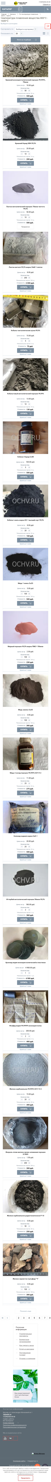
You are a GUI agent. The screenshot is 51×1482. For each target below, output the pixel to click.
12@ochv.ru (46, 4)
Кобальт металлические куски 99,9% (25, 330)
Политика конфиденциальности (15, 1425)
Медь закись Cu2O (25, 710)
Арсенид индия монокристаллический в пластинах (25, 962)
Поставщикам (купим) (24, 1354)
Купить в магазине (26, 1349)
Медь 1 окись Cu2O (25, 583)
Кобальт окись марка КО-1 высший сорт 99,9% (25, 520)
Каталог (7, 9)
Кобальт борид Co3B (25, 457)
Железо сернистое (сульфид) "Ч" (25, 1279)
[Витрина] (44, 33)
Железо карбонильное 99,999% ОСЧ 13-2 (25, 1089)
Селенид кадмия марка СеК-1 (25, 836)
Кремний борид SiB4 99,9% (25, 143)
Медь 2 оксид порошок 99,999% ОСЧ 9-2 (25, 773)
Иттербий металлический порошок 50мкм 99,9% (25, 899)
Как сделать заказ (26, 1345)
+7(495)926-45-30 (44, 2)
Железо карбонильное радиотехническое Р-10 (25, 1216)
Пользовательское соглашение (14, 1427)
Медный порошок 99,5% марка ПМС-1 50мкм (25, 646)
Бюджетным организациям (25, 1341)
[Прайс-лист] (48, 33)
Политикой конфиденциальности (32, 1473)
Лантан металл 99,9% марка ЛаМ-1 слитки (25, 267)
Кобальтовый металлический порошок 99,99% (25, 394)
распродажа (48, 9)
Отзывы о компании (27, 1358)
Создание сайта (19, 1461)
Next (14, 1386)
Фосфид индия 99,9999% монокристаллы (25, 1026)
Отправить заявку (48, 26)
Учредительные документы (25, 1335)
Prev (35, 1386)
